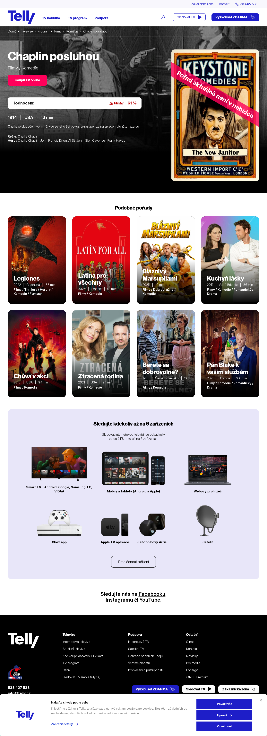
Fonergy (192, 670)
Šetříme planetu (139, 663)
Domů (12, 31)
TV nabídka (51, 18)
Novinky (192, 656)
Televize (27, 31)
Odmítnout (224, 726)
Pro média (193, 663)
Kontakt (224, 4)
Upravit (222, 715)
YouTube (149, 600)
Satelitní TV (136, 649)
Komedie (72, 31)
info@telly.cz (19, 693)
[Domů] (21, 17)
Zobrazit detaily (62, 724)
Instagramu (119, 600)
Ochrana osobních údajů (145, 656)
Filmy (58, 31)
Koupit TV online (27, 80)
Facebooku (152, 594)
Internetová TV (138, 642)
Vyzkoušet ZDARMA (231, 17)
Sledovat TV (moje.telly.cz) (81, 677)
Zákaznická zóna (202, 4)
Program (43, 31)
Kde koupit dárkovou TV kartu (84, 656)
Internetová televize (76, 642)
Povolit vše (224, 703)
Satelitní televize (74, 649)
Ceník (66, 670)
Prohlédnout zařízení (133, 562)
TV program (77, 18)
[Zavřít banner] (261, 700)
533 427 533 (19, 688)
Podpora (101, 18)
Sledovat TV (186, 17)
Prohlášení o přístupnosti (145, 670)
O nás (190, 642)
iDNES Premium (197, 677)
